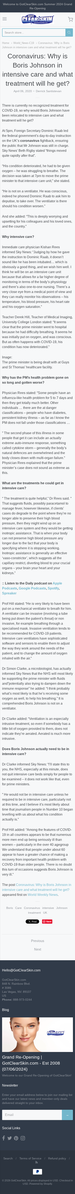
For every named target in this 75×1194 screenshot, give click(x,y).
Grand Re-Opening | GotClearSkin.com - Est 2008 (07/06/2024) (31, 1063)
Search (8, 1158)
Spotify (53, 588)
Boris (9, 908)
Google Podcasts (32, 588)
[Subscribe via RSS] (36, 1162)
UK (45, 912)
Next (37, 949)
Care (18, 908)
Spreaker (9, 593)
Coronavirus (32, 908)
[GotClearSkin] (37, 19)
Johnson (62, 908)
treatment (34, 912)
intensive (48, 908)
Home (5, 43)
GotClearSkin (18, 1180)
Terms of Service (30, 1158)
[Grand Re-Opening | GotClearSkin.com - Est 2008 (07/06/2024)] (37, 1034)
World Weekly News (43, 894)
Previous (37, 941)
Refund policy (57, 1158)
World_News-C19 (23, 43)
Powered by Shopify (40, 1183)
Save (48, 921)
